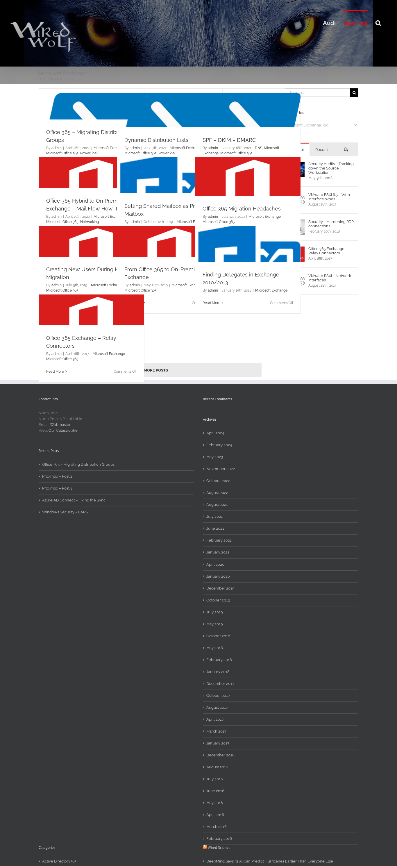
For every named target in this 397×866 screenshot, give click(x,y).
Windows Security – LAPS (65, 512)
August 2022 (217, 492)
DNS (258, 148)
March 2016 (216, 826)
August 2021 (217, 504)
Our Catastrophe (63, 430)
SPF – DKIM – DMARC (229, 140)
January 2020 (218, 576)
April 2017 (215, 719)
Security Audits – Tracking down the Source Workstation (331, 168)
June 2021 (215, 528)
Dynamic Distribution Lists (156, 140)
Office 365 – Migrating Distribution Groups (78, 464)
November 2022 (220, 469)
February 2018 (219, 660)
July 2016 (214, 779)
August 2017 (217, 707)
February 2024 (219, 445)
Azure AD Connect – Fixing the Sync (73, 500)
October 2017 (218, 695)
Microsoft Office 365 (62, 153)
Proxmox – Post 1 (57, 488)
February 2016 (219, 838)
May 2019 (214, 624)
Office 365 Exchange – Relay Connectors (327, 251)
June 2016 (215, 791)
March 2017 (216, 731)
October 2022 (218, 480)
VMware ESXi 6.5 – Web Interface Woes (329, 196)
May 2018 (214, 648)
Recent (321, 149)
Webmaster (60, 424)
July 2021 (214, 516)
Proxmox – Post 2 (57, 476)
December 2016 (220, 755)
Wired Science (219, 847)
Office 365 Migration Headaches (242, 209)
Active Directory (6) (59, 861)
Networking (89, 222)
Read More (211, 303)
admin (56, 148)
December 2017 (220, 683)
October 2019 (218, 600)
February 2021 (219, 540)
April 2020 (215, 564)
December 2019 (220, 588)
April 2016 (215, 815)
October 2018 (218, 636)
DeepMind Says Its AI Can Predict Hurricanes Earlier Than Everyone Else (269, 861)
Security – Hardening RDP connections (331, 223)
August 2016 (217, 767)
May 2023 (214, 457)
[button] (378, 22)
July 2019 (214, 612)
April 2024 (215, 433)
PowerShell (89, 153)
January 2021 (217, 552)
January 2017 (217, 743)
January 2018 (218, 671)
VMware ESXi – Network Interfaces (329, 278)
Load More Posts (150, 370)
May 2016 (214, 803)
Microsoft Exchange (110, 148)
